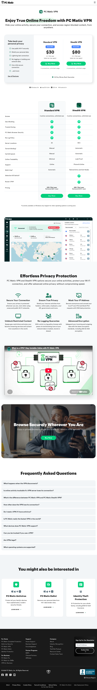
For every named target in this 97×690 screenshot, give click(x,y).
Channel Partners (31, 655)
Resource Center (55, 651)
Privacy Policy (16, 685)
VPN (6, 646)
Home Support (30, 641)
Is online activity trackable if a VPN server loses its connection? (29, 490)
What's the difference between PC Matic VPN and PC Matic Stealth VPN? (33, 497)
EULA (8, 685)
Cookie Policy (27, 685)
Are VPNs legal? (10, 540)
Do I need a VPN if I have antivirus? (17, 512)
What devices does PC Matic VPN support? (21, 526)
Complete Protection (11, 641)
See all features (13, 76)
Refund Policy (53, 685)
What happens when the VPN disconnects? (21, 483)
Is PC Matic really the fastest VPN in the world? (22, 519)
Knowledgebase (31, 646)
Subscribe (85, 650)
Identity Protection (7, 651)
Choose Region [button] (90, 677)
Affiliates (28, 658)
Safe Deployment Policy (81, 685)
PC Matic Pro (5, 658)
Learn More (15, 609)
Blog (51, 646)
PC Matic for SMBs (7, 660)
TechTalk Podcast (55, 649)
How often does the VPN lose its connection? (21, 505)
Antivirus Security (7, 644)
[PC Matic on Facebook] (2, 675)
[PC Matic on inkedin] (6, 675)
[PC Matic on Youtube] (14, 675)
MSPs (27, 653)
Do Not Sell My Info (47, 687)
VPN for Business (6, 663)
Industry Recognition (56, 644)
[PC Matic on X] (10, 675)
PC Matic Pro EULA (65, 685)
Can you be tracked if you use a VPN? (18, 533)
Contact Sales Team (56, 654)
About (52, 641)
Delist (6, 649)
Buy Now (51, 63)
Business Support (31, 644)
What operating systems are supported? (19, 547)
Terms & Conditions (40, 685)
